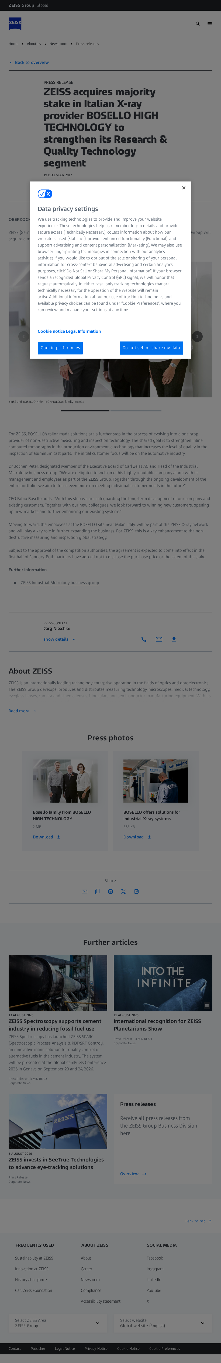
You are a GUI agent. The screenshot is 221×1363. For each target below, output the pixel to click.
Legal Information (83, 331)
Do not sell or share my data (151, 348)
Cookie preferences (60, 348)
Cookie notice (52, 331)
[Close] (184, 188)
